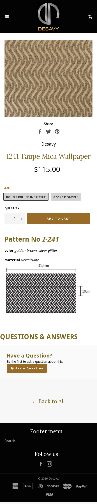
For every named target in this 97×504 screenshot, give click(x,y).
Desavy (53, 478)
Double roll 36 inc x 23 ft (26, 197)
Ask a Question (29, 368)
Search (10, 441)
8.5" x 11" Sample (65, 197)
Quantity (12, 208)
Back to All (51, 401)
